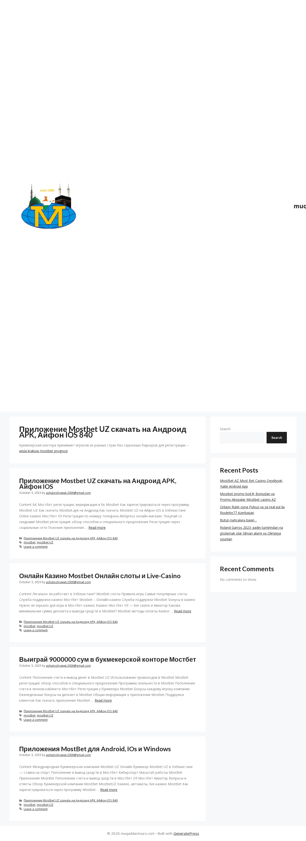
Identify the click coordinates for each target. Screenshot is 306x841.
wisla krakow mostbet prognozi (43, 451)
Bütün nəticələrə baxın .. (238, 520)
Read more (97, 527)
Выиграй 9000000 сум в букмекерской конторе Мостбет (107, 659)
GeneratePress (186, 833)
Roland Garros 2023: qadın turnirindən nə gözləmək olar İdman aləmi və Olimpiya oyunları (251, 533)
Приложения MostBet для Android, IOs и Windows (95, 749)
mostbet (29, 542)
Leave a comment (36, 546)
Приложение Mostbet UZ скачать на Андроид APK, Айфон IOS (97, 483)
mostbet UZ (45, 542)
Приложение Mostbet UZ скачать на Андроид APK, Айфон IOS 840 (71, 538)
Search (225, 429)
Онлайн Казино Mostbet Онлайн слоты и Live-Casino (99, 576)
